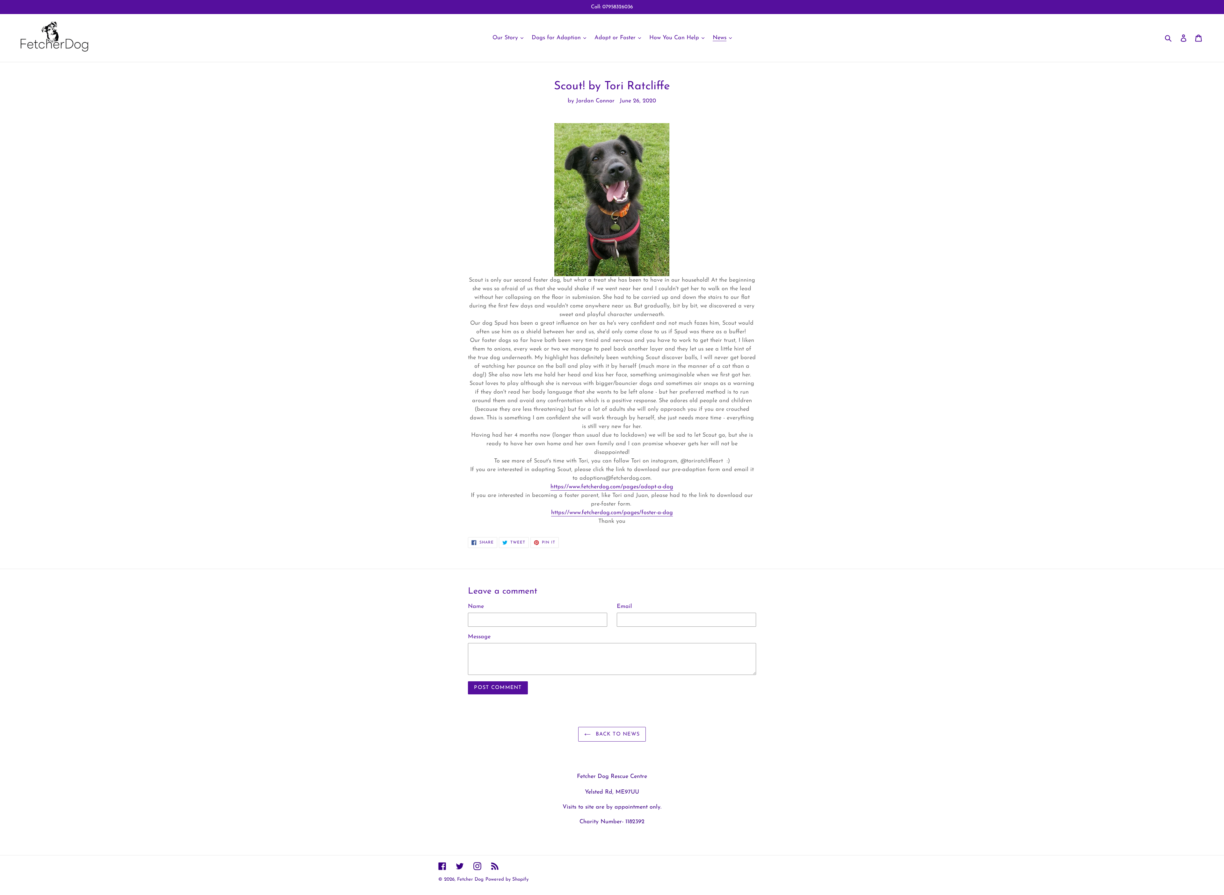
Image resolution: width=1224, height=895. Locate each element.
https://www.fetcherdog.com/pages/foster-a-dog (612, 513)
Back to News (617, 734)
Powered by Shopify (506, 879)
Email (624, 607)
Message (479, 637)
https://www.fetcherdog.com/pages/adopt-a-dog (611, 487)
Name (476, 607)
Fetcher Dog (470, 879)
